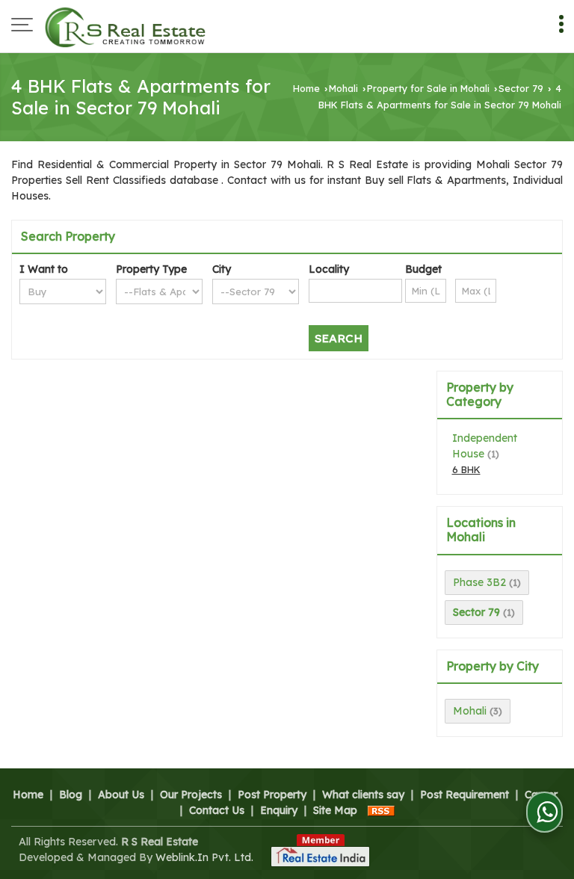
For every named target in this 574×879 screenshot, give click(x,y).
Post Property (272, 794)
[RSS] (381, 810)
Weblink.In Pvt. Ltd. (204, 857)
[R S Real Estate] (125, 26)
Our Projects (191, 794)
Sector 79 (521, 88)
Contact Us (216, 810)
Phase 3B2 (479, 582)
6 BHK (466, 469)
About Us (121, 794)
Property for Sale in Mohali (428, 88)
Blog (70, 794)
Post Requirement (464, 794)
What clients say (363, 794)
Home (306, 88)
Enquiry (278, 810)
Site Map (335, 810)
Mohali (343, 88)
